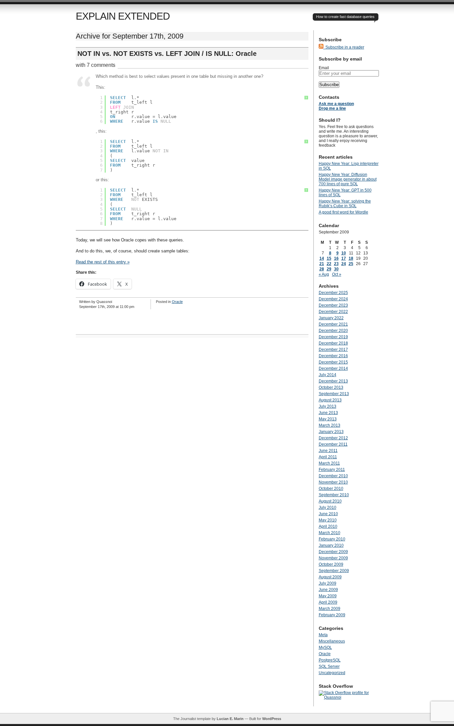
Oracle (177, 302)
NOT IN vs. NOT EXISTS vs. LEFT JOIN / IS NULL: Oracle (167, 53)
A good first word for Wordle (343, 212)
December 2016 (333, 356)
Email (324, 68)
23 (336, 263)
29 (329, 269)
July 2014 (327, 374)
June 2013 (328, 412)
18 (351, 258)
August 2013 (330, 400)
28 (321, 269)
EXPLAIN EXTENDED (123, 16)
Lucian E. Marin (230, 719)
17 (343, 258)
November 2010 (333, 482)
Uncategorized (332, 672)
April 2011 (328, 457)
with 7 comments (95, 65)
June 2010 (328, 513)
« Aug (324, 274)
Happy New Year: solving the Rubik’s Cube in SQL (345, 203)
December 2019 (333, 337)
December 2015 (333, 362)
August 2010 (330, 501)
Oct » (336, 274)
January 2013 (331, 431)
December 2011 (333, 444)
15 (329, 258)
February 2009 (332, 615)
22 (329, 263)
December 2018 (333, 343)
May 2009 (328, 596)
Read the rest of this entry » (103, 261)
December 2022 (333, 311)
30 (336, 269)
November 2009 (333, 558)
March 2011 (329, 463)
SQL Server (329, 666)
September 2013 (334, 393)
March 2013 (329, 425)
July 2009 (327, 583)
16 (336, 258)
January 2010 (331, 545)
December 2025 (333, 292)
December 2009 (333, 551)
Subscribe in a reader (343, 47)
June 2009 (328, 589)
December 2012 (333, 438)
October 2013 (331, 387)
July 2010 (327, 507)
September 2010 (334, 495)
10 (343, 253)
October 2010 (331, 488)
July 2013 (327, 406)
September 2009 (334, 570)
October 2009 (331, 564)
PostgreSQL (330, 660)
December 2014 (333, 368)
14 (321, 258)
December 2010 (333, 476)
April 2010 (328, 526)
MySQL (325, 647)
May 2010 (328, 520)
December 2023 (333, 305)
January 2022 (331, 318)
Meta (323, 635)
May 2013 (328, 419)
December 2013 (333, 381)
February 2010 (332, 539)
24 (343, 263)
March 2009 (329, 608)
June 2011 (328, 450)
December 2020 (333, 330)
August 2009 (330, 577)
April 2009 (328, 602)
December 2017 (333, 349)
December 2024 (333, 299)
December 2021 (333, 324)
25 (351, 263)
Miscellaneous (332, 641)
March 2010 (329, 532)
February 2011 (332, 469)
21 (321, 263)
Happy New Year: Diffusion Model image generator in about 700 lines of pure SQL (348, 179)
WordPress (271, 719)
